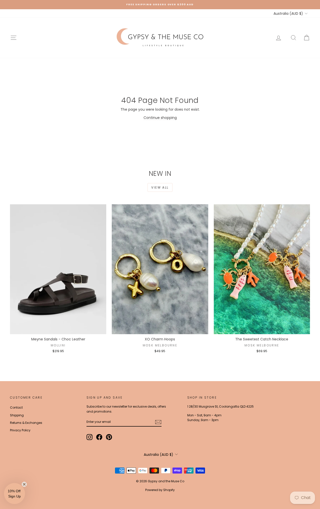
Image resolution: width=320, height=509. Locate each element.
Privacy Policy (20, 430)
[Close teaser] (24, 484)
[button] (14, 493)
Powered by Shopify (160, 490)
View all (159, 187)
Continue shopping (160, 117)
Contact (16, 407)
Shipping (17, 415)
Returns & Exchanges (26, 423)
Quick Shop (58, 329)
